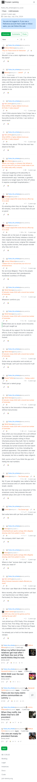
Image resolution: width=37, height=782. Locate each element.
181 (4, 701)
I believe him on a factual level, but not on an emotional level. (16, 264)
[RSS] (24, 39)
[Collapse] (3, 45)
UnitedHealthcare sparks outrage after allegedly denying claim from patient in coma (17, 532)
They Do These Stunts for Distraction (14, 50)
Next (4, 748)
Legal (4, 763)
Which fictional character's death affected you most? (17, 582)
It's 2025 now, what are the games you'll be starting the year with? (16, 615)
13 (4, 663)
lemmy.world (5, 660)
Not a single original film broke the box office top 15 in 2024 (17, 200)
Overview (5, 34)
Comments (16, 34)
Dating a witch (29, 378)
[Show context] (28, 50)
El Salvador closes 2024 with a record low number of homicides (18, 293)
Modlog (4, 759)
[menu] (34, 2)
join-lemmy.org (7, 778)
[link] (31, 50)
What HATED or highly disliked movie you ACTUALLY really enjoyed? (15, 107)
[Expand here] (32, 652)
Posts (24, 34)
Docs (3, 770)
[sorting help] (21, 39)
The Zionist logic (23, 476)
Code (4, 774)
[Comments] (32, 695)
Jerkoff (20, 72)
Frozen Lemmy (12, 2)
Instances (5, 767)
